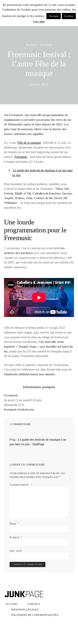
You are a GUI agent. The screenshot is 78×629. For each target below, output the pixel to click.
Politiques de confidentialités (34, 614)
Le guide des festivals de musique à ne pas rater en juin (42, 173)
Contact (33, 604)
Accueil (12, 604)
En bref (31, 44)
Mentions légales (25, 609)
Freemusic (20, 156)
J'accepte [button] (53, 16)
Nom (14, 523)
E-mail (16, 537)
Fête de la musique (29, 142)
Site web (16, 550)
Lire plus (39, 21)
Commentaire (20, 484)
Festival (46, 44)
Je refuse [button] (68, 16)
